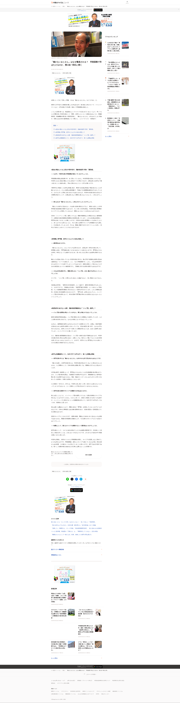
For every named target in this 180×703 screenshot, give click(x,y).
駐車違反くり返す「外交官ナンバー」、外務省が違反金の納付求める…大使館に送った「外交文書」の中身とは (113, 123)
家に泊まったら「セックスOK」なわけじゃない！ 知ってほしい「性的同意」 (73, 522)
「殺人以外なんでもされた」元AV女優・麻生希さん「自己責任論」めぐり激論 (73, 525)
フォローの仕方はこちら (81, 10)
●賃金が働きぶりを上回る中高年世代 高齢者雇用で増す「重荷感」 (74, 129)
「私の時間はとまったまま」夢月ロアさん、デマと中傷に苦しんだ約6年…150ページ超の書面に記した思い (113, 66)
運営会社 (53, 683)
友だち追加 (88, 455)
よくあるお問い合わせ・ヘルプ (58, 680)
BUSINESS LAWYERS (75, 691)
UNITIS (97, 694)
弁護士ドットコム (56, 6)
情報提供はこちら (56, 555)
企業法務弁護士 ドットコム (57, 694)
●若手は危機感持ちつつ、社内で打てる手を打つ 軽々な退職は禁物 (74, 138)
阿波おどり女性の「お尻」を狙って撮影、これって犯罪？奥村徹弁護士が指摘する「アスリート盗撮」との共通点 (58, 598)
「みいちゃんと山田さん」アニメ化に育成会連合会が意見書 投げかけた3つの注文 (85, 613)
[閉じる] (178, 9)
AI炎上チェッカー (105, 694)
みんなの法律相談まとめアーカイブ (86, 694)
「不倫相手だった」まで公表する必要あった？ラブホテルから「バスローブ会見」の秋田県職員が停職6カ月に (113, 83)
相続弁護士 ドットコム (118, 691)
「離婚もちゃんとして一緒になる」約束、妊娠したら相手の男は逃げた (71, 534)
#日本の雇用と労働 (67, 73)
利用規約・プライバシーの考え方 (84, 680)
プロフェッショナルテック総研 (103, 691)
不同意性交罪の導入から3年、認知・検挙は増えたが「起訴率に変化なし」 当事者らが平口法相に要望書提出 (85, 630)
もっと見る (54, 658)
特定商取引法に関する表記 (118, 680)
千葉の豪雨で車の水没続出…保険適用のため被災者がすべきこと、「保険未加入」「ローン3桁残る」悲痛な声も (113, 105)
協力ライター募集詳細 (57, 549)
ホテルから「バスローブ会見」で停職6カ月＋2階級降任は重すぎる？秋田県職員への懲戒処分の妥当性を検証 (59, 614)
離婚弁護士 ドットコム (71, 694)
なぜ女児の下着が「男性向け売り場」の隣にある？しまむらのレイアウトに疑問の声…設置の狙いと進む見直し (113, 47)
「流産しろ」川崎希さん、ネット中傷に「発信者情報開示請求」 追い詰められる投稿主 (76, 528)
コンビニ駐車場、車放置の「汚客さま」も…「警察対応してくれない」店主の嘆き (74, 531)
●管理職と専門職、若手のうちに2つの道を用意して (70, 132)
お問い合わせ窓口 (71, 680)
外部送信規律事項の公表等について (102, 680)
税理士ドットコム (55, 691)
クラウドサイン (64, 691)
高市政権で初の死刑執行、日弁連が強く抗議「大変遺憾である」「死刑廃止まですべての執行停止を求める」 (58, 646)
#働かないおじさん (56, 73)
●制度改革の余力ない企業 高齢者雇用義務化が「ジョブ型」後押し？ (75, 135)
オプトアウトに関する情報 (63, 683)
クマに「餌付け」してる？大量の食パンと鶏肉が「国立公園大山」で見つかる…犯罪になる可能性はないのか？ (85, 646)
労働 (63, 6)
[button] (85, 479)
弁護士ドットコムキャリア (88, 691)
